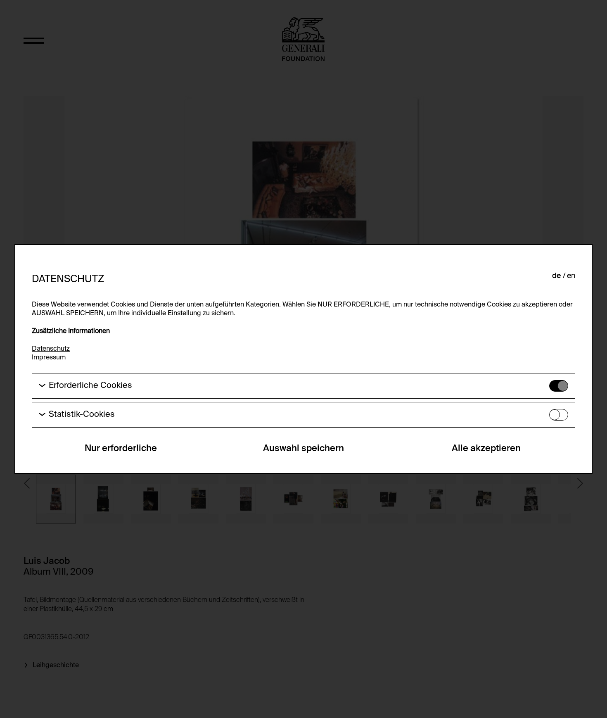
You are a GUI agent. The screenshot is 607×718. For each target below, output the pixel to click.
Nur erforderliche (121, 448)
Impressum (49, 357)
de (556, 276)
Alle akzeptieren (486, 448)
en (571, 276)
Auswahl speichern (303, 448)
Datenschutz (51, 349)
